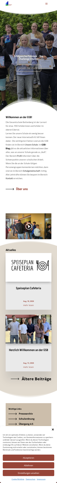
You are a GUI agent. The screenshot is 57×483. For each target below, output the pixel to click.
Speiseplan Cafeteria (28, 288)
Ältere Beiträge (36, 378)
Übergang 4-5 (26, 423)
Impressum (41, 479)
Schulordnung (26, 418)
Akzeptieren (28, 457)
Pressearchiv (26, 413)
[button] (52, 429)
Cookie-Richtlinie (18, 479)
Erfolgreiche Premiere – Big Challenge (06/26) (28, 57)
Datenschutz (30, 479)
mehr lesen (28, 305)
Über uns (22, 189)
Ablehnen (28, 465)
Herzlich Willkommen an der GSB (28, 350)
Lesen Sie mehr (28, 68)
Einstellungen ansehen (28, 473)
